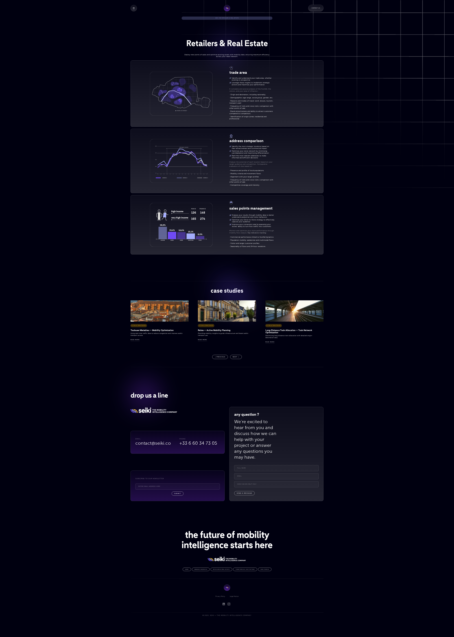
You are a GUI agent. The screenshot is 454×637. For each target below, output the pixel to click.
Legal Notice (234, 596)
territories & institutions (245, 569)
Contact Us (316, 8)
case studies (265, 569)
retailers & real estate (221, 569)
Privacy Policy (220, 596)
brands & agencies (200, 569)
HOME (187, 569)
